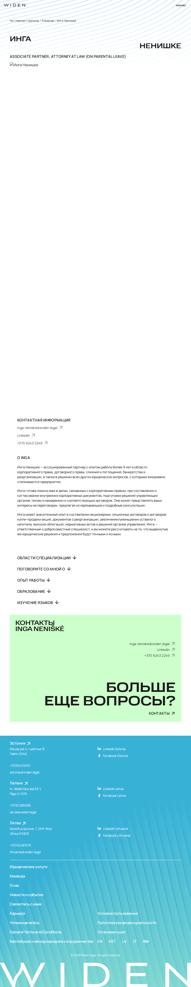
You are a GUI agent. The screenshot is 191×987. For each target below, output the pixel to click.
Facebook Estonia (115, 755)
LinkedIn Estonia (114, 749)
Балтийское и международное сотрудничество (51, 941)
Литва (15, 822)
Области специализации (44, 557)
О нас (14, 885)
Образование (31, 591)
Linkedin (24, 435)
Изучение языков (35, 602)
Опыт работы (31, 580)
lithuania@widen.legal (25, 852)
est (112, 941)
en (99, 941)
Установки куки (111, 932)
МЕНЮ (181, 5)
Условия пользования (117, 913)
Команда (48, 21)
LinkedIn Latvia (112, 789)
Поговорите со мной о (41, 569)
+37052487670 (20, 845)
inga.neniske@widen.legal (37, 427)
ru (146, 941)
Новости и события (26, 894)
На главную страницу (24, 21)
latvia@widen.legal (23, 812)
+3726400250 (20, 765)
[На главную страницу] (14, 5)
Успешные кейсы (24, 922)
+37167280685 (20, 805)
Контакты (159, 713)
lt (135, 941)
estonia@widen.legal (24, 772)
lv (124, 941)
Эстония (18, 743)
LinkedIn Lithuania (115, 828)
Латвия (17, 783)
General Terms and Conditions (35, 932)
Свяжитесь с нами (26, 904)
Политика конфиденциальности (127, 922)
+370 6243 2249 (30, 443)
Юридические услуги (29, 866)
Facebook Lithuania (116, 835)
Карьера (17, 913)
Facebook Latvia (114, 795)
